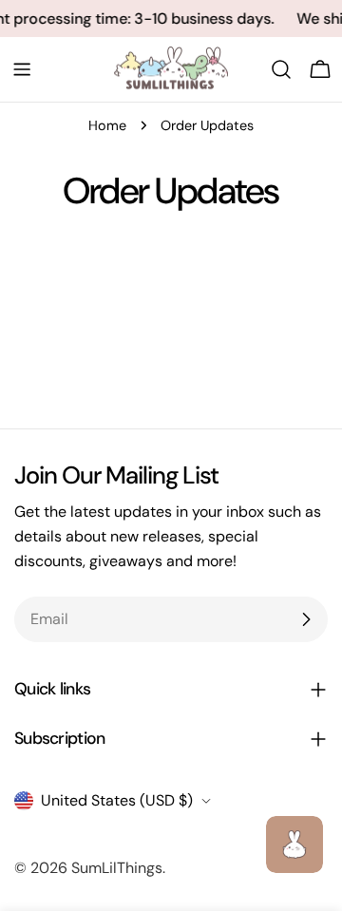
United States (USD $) (117, 800)
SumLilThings (116, 868)
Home (107, 125)
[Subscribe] (306, 619)
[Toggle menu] (22, 69)
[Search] (281, 69)
